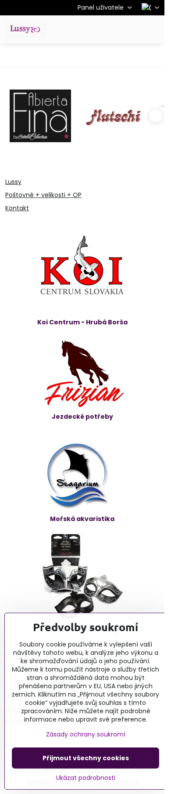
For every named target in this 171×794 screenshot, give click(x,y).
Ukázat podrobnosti (85, 778)
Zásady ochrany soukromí (85, 734)
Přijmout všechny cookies (86, 758)
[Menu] (153, 29)
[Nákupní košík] (132, 29)
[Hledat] (111, 29)
